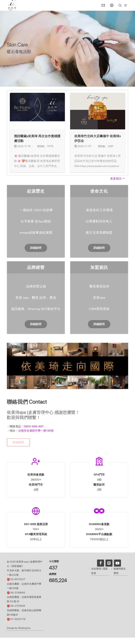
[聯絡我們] (103, 5)
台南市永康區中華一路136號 (36, 430)
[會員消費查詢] (111, 5)
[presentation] (124, 132)
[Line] (108, 563)
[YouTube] (117, 563)
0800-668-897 (34, 426)
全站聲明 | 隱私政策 (99, 570)
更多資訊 (116, 178)
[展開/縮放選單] (125, 5)
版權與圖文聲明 (120, 570)
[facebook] (100, 563)
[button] (12, 5)
